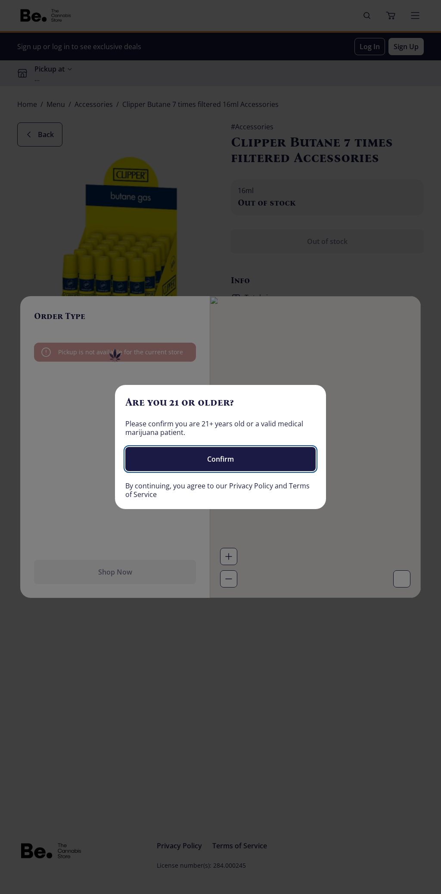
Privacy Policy (251, 486)
